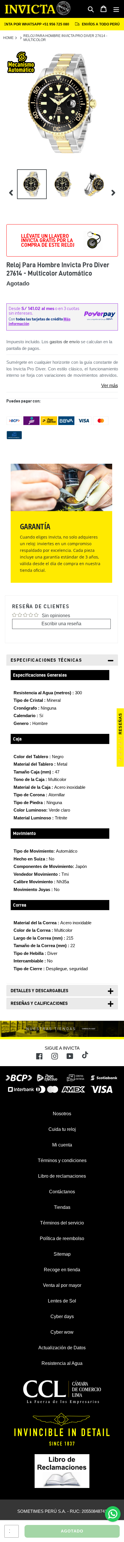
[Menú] (116, 9)
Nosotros (62, 1113)
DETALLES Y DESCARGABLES (39, 990)
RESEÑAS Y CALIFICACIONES (39, 1003)
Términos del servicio (62, 1222)
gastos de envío (65, 341)
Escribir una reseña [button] (61, 623)
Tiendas (62, 1207)
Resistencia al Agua (62, 1363)
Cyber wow (62, 1332)
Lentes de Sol (62, 1300)
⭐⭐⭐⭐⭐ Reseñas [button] (120, 737)
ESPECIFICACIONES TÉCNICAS (46, 660)
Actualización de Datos (62, 1347)
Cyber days (62, 1316)
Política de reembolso (62, 1238)
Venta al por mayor (62, 1285)
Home (8, 38)
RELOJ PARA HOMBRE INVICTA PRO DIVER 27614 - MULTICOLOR (65, 38)
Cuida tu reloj (62, 1129)
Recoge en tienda (62, 1269)
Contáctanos (62, 1191)
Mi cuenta (62, 1144)
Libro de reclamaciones (62, 1176)
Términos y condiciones (62, 1160)
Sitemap (62, 1254)
